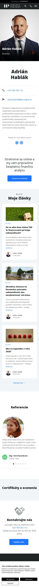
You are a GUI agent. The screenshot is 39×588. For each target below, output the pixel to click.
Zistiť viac (9, 248)
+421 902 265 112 (15, 90)
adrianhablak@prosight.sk (19, 99)
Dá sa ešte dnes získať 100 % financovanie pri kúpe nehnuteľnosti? (19, 230)
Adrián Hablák (17, 253)
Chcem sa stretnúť (19, 178)
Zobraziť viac (18, 383)
